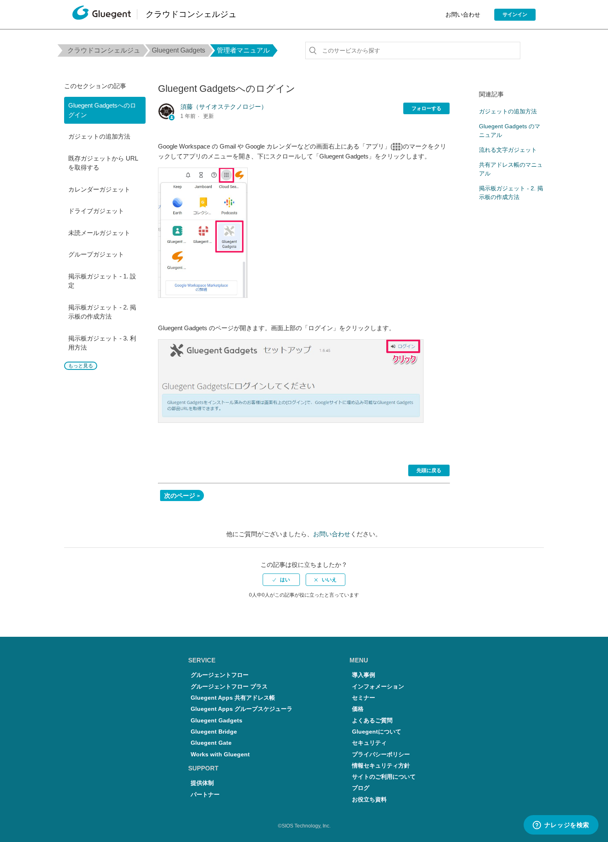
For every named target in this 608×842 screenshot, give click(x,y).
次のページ (179, 495)
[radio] (281, 579)
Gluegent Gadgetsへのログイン (102, 110)
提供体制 (202, 783)
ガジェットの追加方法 (99, 136)
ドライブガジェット (96, 210)
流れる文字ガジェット (508, 149)
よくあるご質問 (372, 720)
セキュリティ (369, 743)
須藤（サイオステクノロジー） (223, 106)
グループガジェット (96, 254)
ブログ (360, 788)
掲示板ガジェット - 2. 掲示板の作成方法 (102, 312)
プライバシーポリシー (381, 754)
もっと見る (80, 366)
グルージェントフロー (220, 675)
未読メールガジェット (99, 232)
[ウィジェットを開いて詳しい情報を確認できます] (560, 825)
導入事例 (363, 675)
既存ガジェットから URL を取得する (103, 163)
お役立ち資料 (369, 799)
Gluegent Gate (211, 743)
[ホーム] (101, 14)
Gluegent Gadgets (178, 50)
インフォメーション (378, 687)
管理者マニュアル (243, 50)
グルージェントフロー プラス (229, 687)
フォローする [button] (426, 108)
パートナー (205, 795)
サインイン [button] (515, 14)
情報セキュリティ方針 (381, 766)
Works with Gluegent (220, 754)
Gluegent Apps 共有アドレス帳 (233, 698)
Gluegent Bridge (214, 732)
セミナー (363, 698)
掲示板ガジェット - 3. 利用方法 (102, 343)
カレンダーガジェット (99, 189)
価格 (358, 709)
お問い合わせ (462, 14)
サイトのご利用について (384, 777)
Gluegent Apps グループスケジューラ (241, 709)
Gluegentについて (376, 732)
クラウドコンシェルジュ (103, 50)
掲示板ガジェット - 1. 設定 (102, 281)
